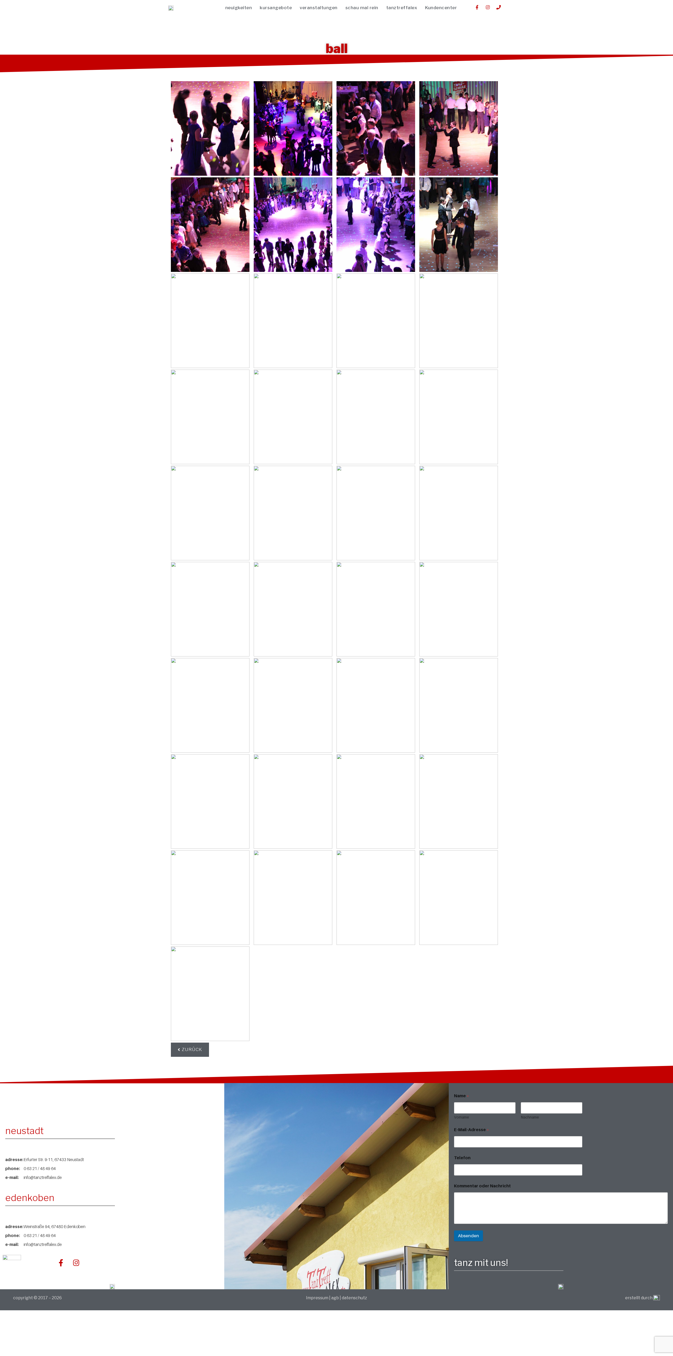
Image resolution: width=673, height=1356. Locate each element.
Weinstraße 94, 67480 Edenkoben (54, 1226)
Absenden (468, 1235)
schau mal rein (361, 7)
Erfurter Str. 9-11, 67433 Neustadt (54, 1159)
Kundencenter (441, 7)
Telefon (462, 1157)
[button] (190, 1050)
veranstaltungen (319, 7)
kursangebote (276, 7)
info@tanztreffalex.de (43, 1177)
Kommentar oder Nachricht (482, 1185)
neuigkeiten (238, 7)
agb (335, 1297)
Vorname (461, 1117)
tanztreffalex (401, 7)
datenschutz (354, 1297)
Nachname (530, 1117)
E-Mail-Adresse (471, 1129)
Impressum (317, 1297)
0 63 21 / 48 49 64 (40, 1168)
